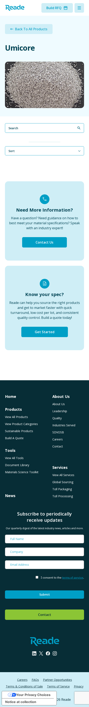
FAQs (35, 680)
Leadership (59, 411)
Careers (57, 439)
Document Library (17, 465)
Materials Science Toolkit (21, 472)
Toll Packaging (62, 489)
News (10, 495)
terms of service (72, 577)
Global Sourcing (62, 482)
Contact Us (44, 242)
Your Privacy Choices (33, 695)
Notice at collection (20, 702)
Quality (57, 418)
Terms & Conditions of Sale (24, 686)
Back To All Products (31, 29)
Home (10, 396)
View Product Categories (21, 424)
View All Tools (14, 458)
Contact (57, 446)
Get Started (44, 332)
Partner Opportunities (57, 680)
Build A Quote (14, 438)
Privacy (78, 686)
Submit (44, 594)
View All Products (16, 417)
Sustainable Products (19, 431)
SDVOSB (58, 432)
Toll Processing (62, 496)
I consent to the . (62, 577)
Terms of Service (58, 686)
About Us (58, 404)
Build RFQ (53, 8)
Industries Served (63, 425)
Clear (80, 135)
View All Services (63, 475)
